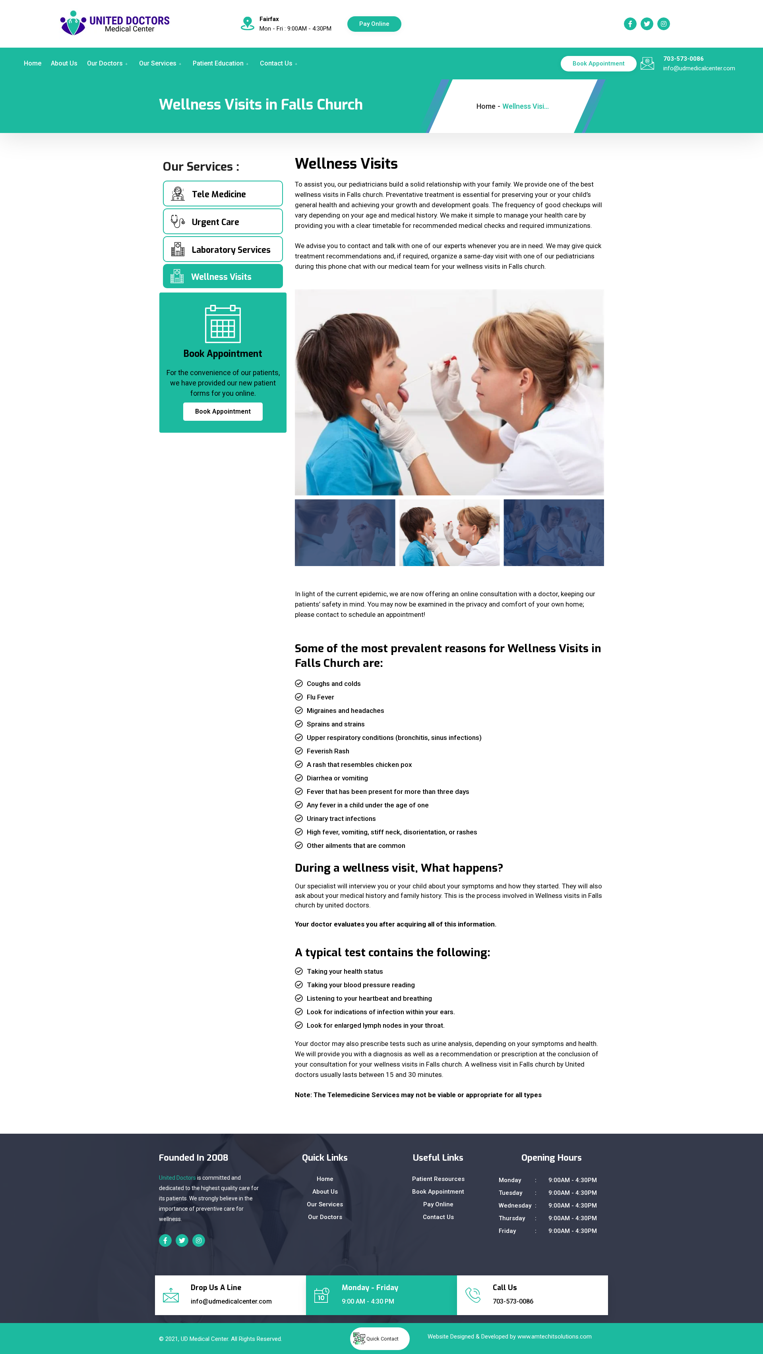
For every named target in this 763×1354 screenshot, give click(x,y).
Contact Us (276, 63)
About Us (64, 63)
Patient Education (218, 63)
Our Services (157, 63)
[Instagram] (663, 23)
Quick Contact (382, 1339)
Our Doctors (105, 63)
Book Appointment (599, 63)
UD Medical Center (204, 1338)
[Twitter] (647, 23)
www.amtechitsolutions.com (554, 1336)
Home (32, 63)
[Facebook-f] (630, 23)
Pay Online (374, 23)
